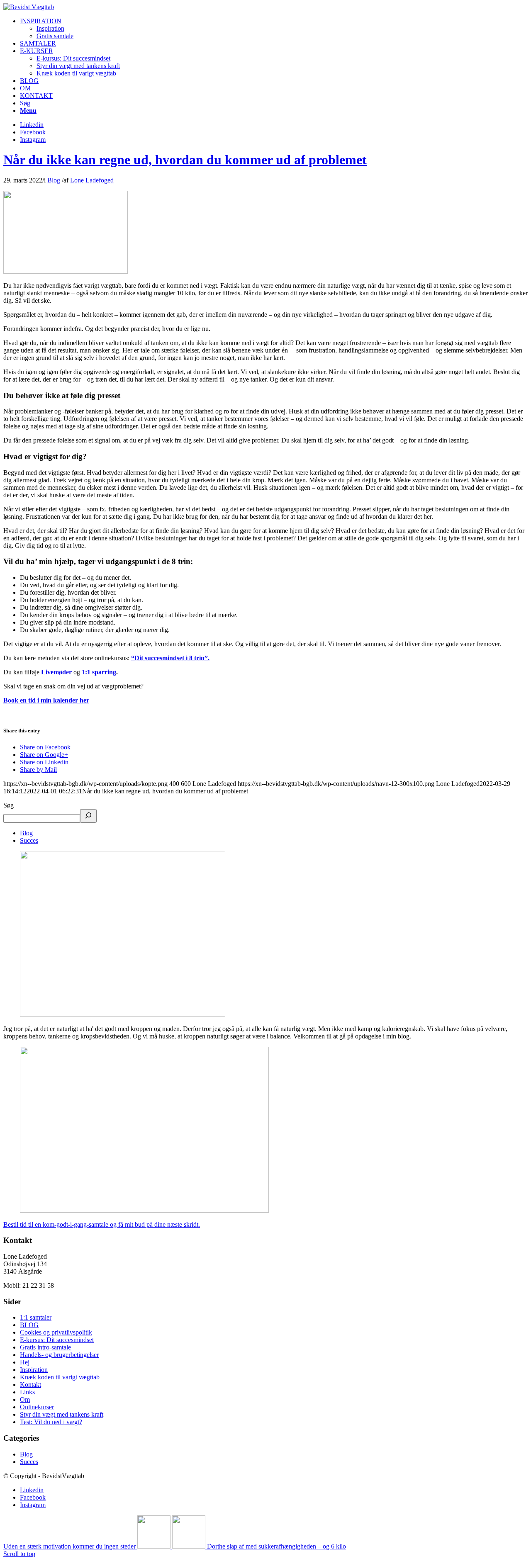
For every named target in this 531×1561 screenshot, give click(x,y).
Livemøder (56, 672)
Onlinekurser (37, 1406)
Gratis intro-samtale (45, 1347)
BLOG (29, 1324)
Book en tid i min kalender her (46, 700)
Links (27, 1392)
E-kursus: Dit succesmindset (57, 1339)
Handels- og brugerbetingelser (59, 1354)
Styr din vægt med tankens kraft (61, 1414)
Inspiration (34, 1369)
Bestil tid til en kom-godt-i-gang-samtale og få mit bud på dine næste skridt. (101, 1224)
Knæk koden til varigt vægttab (60, 1377)
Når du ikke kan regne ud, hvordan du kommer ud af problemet (185, 159)
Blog (53, 180)
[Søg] (88, 816)
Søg (8, 805)
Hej (24, 1362)
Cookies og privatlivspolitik (56, 1332)
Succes (29, 840)
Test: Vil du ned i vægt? (51, 1421)
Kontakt (30, 1384)
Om (25, 1399)
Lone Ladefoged (92, 180)
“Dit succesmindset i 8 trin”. (170, 657)
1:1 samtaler (35, 1317)
